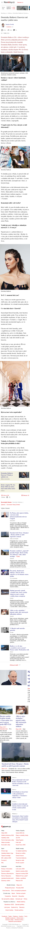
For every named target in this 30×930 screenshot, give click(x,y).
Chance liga (4, 851)
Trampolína (8, 896)
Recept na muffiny (20, 853)
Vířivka (25, 899)
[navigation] (2, 2)
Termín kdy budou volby (7, 840)
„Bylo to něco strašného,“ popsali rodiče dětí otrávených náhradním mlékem (19, 612)
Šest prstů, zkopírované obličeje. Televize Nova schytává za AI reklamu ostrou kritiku (19, 573)
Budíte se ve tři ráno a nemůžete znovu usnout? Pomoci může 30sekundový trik (19, 648)
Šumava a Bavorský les (7, 873)
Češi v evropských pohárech (18, 890)
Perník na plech (20, 862)
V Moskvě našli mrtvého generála (17, 629)
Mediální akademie (10, 918)
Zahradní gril (19, 899)
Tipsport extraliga (5, 855)
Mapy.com (19, 885)
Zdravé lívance (20, 855)
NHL (2, 862)
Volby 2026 (4, 833)
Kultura (2, 490)
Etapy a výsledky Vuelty (22, 835)
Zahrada (12, 558)
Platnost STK (19, 880)
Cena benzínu (6, 890)
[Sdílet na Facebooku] (7, 497)
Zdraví (11, 652)
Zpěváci (3, 504)
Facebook (4, 916)
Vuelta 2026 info (20, 833)
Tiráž (25, 916)
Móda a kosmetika (5, 479)
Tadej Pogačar (19, 840)
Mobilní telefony (21, 901)
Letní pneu (7, 907)
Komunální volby (5, 844)
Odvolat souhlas (19, 919)
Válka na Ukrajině (14, 538)
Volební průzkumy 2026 (7, 835)
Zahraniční (12, 520)
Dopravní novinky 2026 (22, 873)
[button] (15, 63)
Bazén (13, 893)
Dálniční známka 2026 (22, 871)
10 (16, 30)
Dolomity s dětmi (5, 880)
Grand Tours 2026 (20, 844)
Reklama (15, 916)
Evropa (11, 632)
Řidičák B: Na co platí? (22, 876)
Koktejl (11, 598)
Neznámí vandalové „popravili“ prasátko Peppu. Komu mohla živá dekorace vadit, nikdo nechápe (19, 553)
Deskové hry (14, 907)
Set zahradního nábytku (8, 899)
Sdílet (10, 30)
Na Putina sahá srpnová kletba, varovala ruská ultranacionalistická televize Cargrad (19, 515)
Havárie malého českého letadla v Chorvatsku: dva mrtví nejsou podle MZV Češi (6, 720)
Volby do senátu (5, 842)
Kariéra (21, 916)
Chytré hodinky (9, 910)
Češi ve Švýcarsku (6, 876)
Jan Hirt (18, 837)
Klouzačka (21, 896)
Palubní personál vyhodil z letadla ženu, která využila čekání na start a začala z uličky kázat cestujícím (18, 593)
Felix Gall (18, 842)
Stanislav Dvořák (10, 24)
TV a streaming (13, 578)
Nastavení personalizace (15, 921)
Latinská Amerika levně (7, 878)
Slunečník (14, 896)
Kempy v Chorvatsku (6, 868)
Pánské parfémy (19, 910)
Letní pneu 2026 (20, 868)
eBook (4, 30)
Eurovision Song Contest (13, 504)
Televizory (21, 907)
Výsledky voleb (5, 837)
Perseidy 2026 (20, 887)
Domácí (12, 616)
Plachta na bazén (21, 893)
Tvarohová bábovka (21, 858)
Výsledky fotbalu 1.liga (7, 853)
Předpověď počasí (10, 887)
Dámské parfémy (19, 904)
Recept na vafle (20, 860)
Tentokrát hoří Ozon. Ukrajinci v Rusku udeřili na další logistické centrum (19, 534)
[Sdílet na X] (9, 497)
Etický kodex (20, 918)
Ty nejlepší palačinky (21, 851)
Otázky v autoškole (21, 878)
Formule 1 (4, 860)
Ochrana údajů (9, 919)
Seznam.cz (20, 2)
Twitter (10, 916)
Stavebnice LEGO (9, 904)
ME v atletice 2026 (6, 858)
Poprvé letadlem (5, 871)
